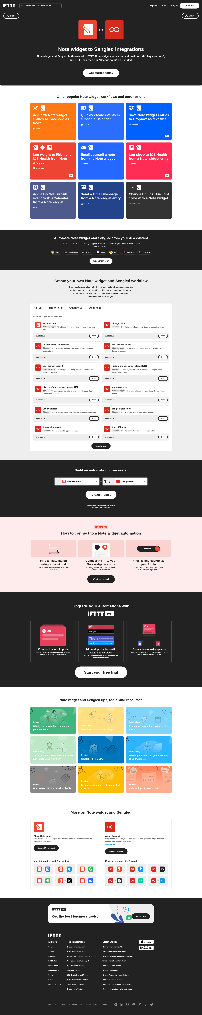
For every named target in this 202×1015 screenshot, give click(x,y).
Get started (189, 5)
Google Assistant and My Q (78, 961)
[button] (101, 579)
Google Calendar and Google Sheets (81, 956)
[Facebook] (116, 1004)
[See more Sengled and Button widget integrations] (115, 869)
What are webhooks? (110, 970)
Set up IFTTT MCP (101, 261)
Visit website (110, 844)
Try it (94, 336)
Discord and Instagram (76, 947)
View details (40, 336)
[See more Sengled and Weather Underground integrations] (158, 869)
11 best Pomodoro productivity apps (117, 975)
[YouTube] (134, 1004)
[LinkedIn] (122, 1004)
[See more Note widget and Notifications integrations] (65, 869)
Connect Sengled (116, 851)
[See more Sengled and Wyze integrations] (136, 881)
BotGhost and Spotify (75, 965)
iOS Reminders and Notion (77, 975)
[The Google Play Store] (146, 948)
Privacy (96, 1004)
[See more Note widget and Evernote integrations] (43, 881)
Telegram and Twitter (75, 984)
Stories (51, 951)
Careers (63, 1004)
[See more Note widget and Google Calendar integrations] (43, 869)
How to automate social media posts (116, 984)
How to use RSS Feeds (111, 965)
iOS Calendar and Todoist (77, 980)
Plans (164, 6)
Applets (51, 956)
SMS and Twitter (73, 970)
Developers (53, 1004)
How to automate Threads (112, 980)
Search (51, 975)
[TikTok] (146, 1004)
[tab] (37, 307)
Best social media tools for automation (117, 989)
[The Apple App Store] (146, 941)
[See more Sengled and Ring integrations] (158, 881)
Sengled (104, 49)
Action (116, 327)
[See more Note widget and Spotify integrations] (86, 869)
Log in (174, 6)
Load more (101, 446)
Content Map (53, 970)
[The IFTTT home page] (9, 5)
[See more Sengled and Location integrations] (136, 869)
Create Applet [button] (101, 494)
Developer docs (54, 984)
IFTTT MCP (52, 961)
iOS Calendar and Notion (77, 951)
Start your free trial (101, 672)
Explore (153, 6)
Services (51, 947)
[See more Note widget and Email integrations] (86, 881)
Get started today (101, 72)
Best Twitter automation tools (114, 951)
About (104, 1004)
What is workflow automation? (114, 961)
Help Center (53, 965)
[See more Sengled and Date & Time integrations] (115, 881)
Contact (88, 1004)
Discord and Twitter (75, 989)
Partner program (75, 1004)
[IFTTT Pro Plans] (144, 366)
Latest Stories (110, 941)
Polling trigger (50, 327)
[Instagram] (128, 1004)
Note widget (72, 49)
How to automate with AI (112, 947)
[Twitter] (140, 1004)
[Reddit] (152, 1004)
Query (116, 369)
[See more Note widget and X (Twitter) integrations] (65, 881)
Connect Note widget (46, 848)
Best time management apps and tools (117, 956)
